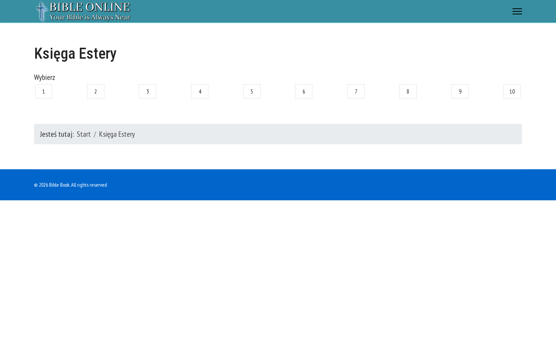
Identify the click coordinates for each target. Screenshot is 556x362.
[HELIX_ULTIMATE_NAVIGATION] (517, 11)
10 (512, 91)
